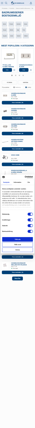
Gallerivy (18, 87)
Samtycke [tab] (6, 182)
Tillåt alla (17, 239)
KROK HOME (15, 155)
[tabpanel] (9, 60)
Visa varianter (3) (7, 70)
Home (25, 24)
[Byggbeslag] (17, 3)
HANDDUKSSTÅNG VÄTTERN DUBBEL (17, 140)
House (4, 30)
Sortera (25, 82)
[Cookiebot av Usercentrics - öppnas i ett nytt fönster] (25, 177)
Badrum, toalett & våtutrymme (23, 8)
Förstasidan (4, 8)
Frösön (11, 24)
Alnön (4, 24)
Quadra (5, 35)
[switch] (30, 219)
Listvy (29, 87)
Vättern (26, 35)
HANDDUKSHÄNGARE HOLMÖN (18, 125)
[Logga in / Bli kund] (31, 3)
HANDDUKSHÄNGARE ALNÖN (26, 66)
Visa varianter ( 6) (17, 118)
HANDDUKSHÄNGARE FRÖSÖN (18, 109)
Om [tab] (29, 182)
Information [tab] (17, 182)
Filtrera (9, 82)
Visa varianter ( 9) (17, 102)
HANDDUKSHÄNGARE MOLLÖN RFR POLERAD (19, 264)
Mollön (11, 30)
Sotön (11, 35)
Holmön (19, 24)
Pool (24, 30)
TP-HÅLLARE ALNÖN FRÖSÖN (8, 66)
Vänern (18, 35)
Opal (18, 30)
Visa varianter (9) (24, 70)
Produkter (11, 8)
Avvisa (17, 249)
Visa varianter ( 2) (17, 149)
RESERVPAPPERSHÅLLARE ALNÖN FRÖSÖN (20, 171)
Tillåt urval (17, 244)
